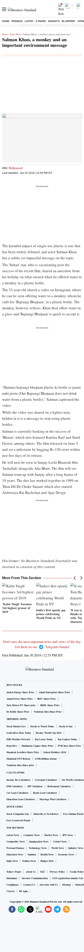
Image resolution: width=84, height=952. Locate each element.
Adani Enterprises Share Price (54, 692)
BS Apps (23, 891)
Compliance (12, 884)
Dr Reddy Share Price (17, 711)
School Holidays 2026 (55, 752)
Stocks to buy (66, 726)
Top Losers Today (44, 739)
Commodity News (15, 841)
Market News (51, 835)
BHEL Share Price (49, 705)
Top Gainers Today (67, 739)
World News (57, 848)
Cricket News (60, 841)
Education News (14, 854)
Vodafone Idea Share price (20, 765)
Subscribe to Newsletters (46, 813)
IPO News (67, 835)
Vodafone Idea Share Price (48, 711)
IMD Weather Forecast (18, 739)
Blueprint (68, 21)
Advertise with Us (48, 884)
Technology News (38, 848)
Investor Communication (35, 878)
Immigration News (38, 841)
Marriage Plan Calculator (53, 799)
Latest (29, 21)
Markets (54, 21)
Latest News (12, 835)
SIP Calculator (35, 786)
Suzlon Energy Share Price (20, 692)
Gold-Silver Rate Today (18, 732)
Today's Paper (13, 871)
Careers (10, 891)
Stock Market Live (16, 726)
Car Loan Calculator (17, 792)
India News (15, 34)
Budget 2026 (47, 860)
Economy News (66, 854)
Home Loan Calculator (45, 792)
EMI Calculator (14, 786)
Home (5, 21)
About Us (31, 871)
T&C (42, 871)
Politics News (29, 860)
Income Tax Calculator (18, 779)
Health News (47, 854)
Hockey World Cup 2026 (49, 732)
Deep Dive (11, 745)
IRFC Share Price (46, 698)
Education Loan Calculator (20, 799)
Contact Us (29, 884)
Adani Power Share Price (19, 698)
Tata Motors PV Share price (21, 705)
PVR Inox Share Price (69, 745)
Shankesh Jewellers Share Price (22, 752)
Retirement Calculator (59, 786)
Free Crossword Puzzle (18, 820)
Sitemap (66, 884)
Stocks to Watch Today (42, 726)
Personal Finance (15, 848)
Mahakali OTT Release (18, 758)
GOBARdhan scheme (46, 758)
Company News (31, 835)
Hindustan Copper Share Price (37, 745)
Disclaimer (11, 878)
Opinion (32, 854)
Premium (16, 21)
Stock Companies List (17, 813)
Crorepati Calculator (46, 779)
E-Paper (41, 21)
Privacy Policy (57, 871)
